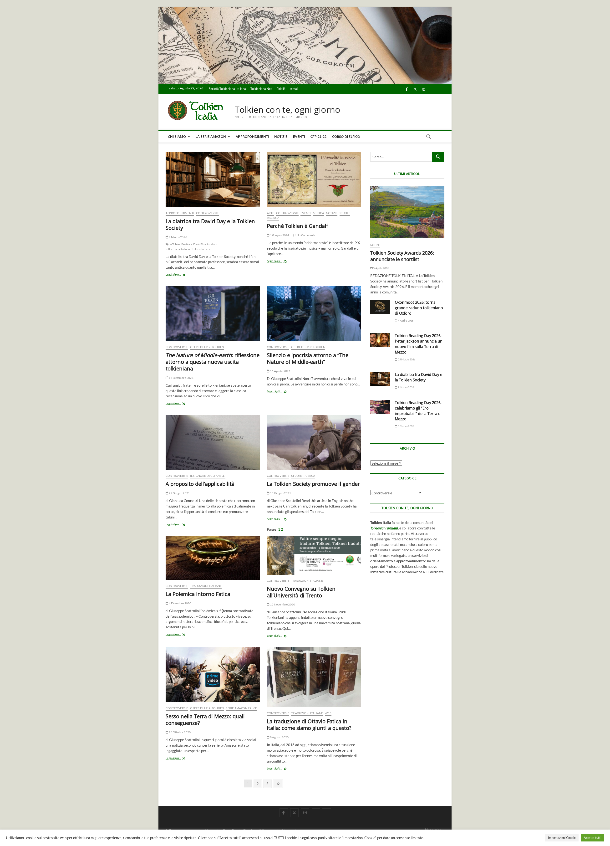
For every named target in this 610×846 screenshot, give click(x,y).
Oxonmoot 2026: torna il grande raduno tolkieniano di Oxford (419, 308)
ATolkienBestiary (181, 244)
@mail (294, 89)
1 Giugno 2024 (279, 235)
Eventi (299, 136)
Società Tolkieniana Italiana (227, 89)
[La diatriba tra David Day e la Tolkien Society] (213, 179)
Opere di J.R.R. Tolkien (207, 347)
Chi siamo (177, 136)
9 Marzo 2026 (177, 237)
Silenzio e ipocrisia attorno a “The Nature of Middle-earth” (307, 358)
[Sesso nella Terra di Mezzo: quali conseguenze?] (213, 674)
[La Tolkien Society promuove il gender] (314, 442)
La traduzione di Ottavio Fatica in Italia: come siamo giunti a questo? (309, 724)
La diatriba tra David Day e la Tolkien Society (210, 224)
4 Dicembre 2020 (179, 603)
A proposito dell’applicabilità (200, 483)
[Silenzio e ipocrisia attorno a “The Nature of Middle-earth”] (314, 313)
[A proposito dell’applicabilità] (213, 442)
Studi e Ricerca (303, 475)
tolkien (185, 249)
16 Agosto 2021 (279, 371)
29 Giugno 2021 (179, 493)
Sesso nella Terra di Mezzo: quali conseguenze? (205, 719)
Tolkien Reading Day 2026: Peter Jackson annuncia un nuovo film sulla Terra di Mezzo (418, 344)
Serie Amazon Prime (241, 708)
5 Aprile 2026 (381, 268)
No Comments (305, 235)
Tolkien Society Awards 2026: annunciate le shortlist (402, 256)
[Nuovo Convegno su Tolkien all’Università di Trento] (314, 555)
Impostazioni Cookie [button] (562, 838)
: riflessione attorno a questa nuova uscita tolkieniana (212, 361)
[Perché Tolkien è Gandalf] (314, 179)
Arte (270, 213)
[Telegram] (326, 808)
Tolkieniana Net (261, 89)
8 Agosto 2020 (279, 737)
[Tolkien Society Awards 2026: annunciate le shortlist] (407, 212)
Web (328, 713)
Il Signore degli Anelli (208, 475)
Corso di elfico (346, 136)
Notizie (280, 136)
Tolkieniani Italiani (384, 528)
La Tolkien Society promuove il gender (313, 483)
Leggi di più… (178, 274)
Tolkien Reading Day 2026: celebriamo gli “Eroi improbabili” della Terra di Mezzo (418, 411)
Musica (318, 213)
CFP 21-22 (318, 136)
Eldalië (280, 89)
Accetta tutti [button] (592, 838)
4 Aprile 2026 (405, 320)
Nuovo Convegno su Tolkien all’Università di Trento (301, 592)
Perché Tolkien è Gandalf (297, 225)
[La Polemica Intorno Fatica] (213, 558)
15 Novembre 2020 (282, 604)
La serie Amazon (211, 136)
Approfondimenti (252, 136)
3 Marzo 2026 (405, 426)
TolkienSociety (200, 249)
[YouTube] (316, 808)
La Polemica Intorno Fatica (198, 593)
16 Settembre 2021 (180, 377)
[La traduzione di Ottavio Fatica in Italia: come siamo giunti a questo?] (314, 677)
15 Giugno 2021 (280, 493)
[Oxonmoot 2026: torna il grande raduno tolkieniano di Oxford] (380, 307)
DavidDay (199, 244)
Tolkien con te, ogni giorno (287, 109)
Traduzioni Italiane (206, 586)
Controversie (207, 213)
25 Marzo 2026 (406, 359)
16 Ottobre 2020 (179, 732)
